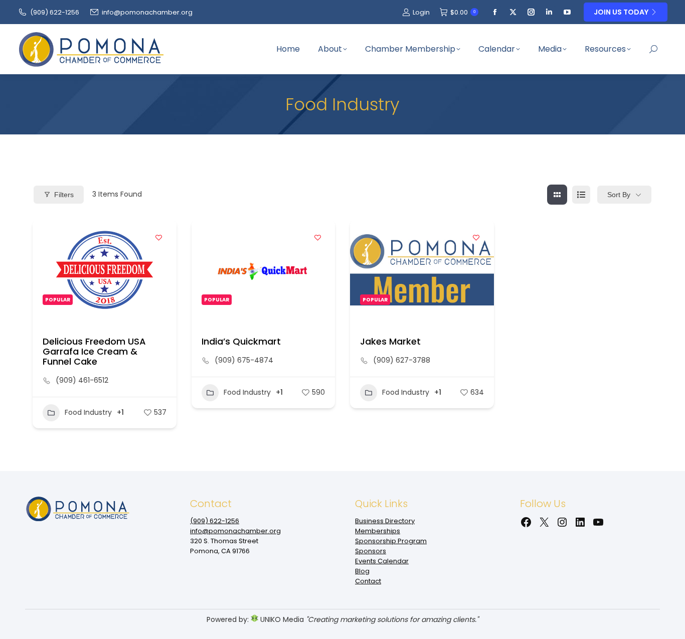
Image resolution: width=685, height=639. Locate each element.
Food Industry (88, 412)
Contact (368, 581)
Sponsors (370, 551)
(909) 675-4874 (244, 360)
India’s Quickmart (241, 341)
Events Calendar (382, 561)
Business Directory (385, 521)
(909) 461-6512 (82, 380)
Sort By (618, 195)
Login (421, 12)
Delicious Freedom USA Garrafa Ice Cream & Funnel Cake (94, 351)
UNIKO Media (281, 619)
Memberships (377, 531)
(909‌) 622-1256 (54, 12)
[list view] (581, 195)
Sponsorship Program (391, 541)
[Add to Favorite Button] (158, 237)
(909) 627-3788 (401, 360)
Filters (64, 195)
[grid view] (557, 195)
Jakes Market (390, 341)
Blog (362, 571)
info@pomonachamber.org (147, 12)
